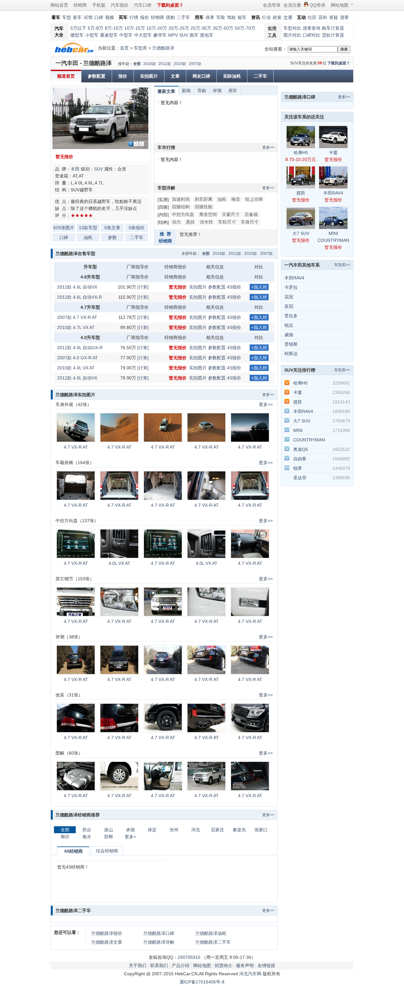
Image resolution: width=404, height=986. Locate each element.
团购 (170, 17)
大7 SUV (300, 233)
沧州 (173, 829)
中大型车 (143, 35)
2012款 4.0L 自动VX (77, 377)
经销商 (80, 5)
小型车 (91, 35)
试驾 (88, 17)
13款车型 (88, 227)
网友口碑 (201, 76)
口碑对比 (311, 35)
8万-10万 (114, 28)
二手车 (183, 17)
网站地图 (339, 5)
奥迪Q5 (300, 449)
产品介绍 (180, 965)
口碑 (98, 17)
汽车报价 (119, 5)
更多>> (268, 147)
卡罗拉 (291, 287)
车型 (66, 17)
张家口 (261, 829)
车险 (220, 17)
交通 (287, 17)
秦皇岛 (239, 829)
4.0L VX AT (119, 563)
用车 (232, 90)
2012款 (164, 64)
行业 (266, 17)
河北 (195, 829)
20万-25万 (179, 28)
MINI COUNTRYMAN (333, 237)
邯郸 (108, 836)
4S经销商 (73, 851)
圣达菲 (299, 477)
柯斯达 (291, 353)
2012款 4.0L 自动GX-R (80, 347)
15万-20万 (156, 28)
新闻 (186, 90)
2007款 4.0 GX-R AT (77, 357)
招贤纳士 (223, 965)
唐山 (108, 829)
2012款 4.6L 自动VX (77, 287)
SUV (183, 35)
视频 (109, 17)
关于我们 (137, 965)
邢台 (86, 829)
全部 (137, 64)
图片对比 (292, 35)
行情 (133, 17)
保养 (209, 17)
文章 (175, 76)
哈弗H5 (301, 152)
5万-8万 (95, 28)
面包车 (206, 35)
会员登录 (272, 5)
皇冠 (288, 306)
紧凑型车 (109, 35)
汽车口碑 (143, 5)
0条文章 (112, 227)
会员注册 (292, 5)
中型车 (126, 35)
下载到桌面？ (338, 63)
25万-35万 (201, 28)
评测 (217, 90)
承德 (130, 829)
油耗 (88, 237)
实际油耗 (232, 76)
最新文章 (166, 91)
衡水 (86, 836)
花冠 (288, 296)
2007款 (195, 64)
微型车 (77, 35)
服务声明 (245, 965)
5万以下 (78, 28)
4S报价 (234, 287)
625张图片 (63, 227)
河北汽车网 (250, 973)
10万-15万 (134, 28)
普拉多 (291, 315)
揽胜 (300, 192)
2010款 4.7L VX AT (76, 327)
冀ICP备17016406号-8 (202, 981)
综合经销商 (107, 850)
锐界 (297, 468)
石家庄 (217, 829)
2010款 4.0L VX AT (76, 367)
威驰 (288, 334)
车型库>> (342, 265)
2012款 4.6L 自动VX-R (79, 297)
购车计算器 (333, 28)
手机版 (98, 5)
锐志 (288, 325)
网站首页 (59, 5)
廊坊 (65, 836)
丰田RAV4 (333, 192)
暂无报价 (64, 156)
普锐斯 (291, 344)
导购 (201, 90)
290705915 (189, 957)
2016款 (149, 64)
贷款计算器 (333, 35)
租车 (242, 17)
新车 (77, 17)
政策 (277, 17)
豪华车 (160, 35)
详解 (158, 942)
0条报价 (137, 227)
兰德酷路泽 (163, 48)
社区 (312, 17)
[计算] (143, 287)
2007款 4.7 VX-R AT (77, 317)
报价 (144, 17)
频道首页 (66, 76)
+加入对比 (259, 287)
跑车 (194, 35)
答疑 (333, 17)
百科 (322, 17)
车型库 (140, 48)
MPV (173, 35)
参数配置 (96, 76)
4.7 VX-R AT (76, 447)
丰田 (75, 168)
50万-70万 (245, 28)
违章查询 (311, 28)
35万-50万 (223, 28)
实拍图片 (149, 76)
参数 (112, 237)
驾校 (231, 17)
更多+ (130, 836)
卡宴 (333, 152)
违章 (344, 17)
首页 (124, 48)
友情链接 (266, 965)
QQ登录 (317, 5)
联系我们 (159, 965)
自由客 (299, 458)
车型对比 (292, 28)
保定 (152, 829)
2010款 (180, 64)
